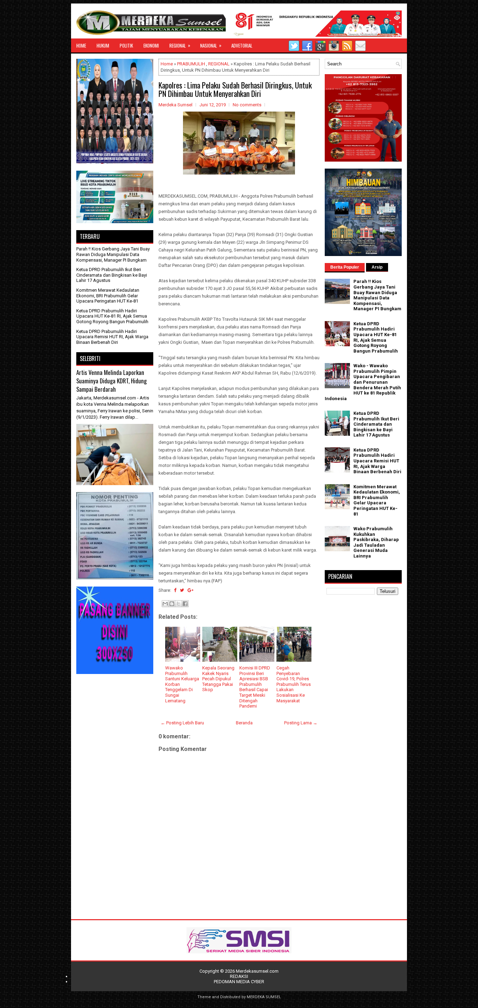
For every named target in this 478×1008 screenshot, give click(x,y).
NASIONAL (211, 45)
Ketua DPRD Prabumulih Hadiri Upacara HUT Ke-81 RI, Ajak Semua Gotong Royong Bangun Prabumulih (112, 316)
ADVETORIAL (241, 45)
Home (167, 63)
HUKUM (103, 45)
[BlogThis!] (171, 603)
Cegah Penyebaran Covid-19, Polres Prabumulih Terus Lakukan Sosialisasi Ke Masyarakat (293, 684)
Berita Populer (344, 267)
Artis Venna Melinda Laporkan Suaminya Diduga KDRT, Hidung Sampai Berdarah (111, 380)
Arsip (377, 267)
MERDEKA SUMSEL (264, 997)
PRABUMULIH (191, 63)
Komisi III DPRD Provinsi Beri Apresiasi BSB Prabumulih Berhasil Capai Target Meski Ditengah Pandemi (254, 687)
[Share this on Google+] (190, 590)
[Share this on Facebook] (175, 590)
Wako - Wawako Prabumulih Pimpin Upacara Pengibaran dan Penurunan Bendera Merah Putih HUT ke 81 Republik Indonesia (363, 382)
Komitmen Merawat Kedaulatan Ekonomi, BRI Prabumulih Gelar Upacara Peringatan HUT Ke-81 (107, 296)
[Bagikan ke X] (178, 603)
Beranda (244, 722)
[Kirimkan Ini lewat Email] (165, 603)
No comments (247, 104)
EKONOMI (151, 45)
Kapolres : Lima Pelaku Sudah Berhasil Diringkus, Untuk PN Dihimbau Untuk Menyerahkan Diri (235, 89)
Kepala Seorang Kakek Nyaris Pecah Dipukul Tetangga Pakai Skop (218, 678)
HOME (81, 45)
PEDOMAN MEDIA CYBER (239, 981)
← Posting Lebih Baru (182, 722)
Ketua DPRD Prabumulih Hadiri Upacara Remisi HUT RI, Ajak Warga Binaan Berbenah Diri (112, 337)
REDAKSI (239, 976)
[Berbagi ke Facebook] (185, 603)
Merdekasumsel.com (257, 971)
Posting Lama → (300, 722)
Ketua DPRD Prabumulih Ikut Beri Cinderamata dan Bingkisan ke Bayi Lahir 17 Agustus (111, 275)
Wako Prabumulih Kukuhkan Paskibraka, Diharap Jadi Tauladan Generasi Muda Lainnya (376, 542)
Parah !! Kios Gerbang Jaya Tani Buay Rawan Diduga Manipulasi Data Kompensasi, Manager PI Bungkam (113, 254)
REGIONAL (179, 45)
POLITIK (126, 45)
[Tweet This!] (182, 590)
